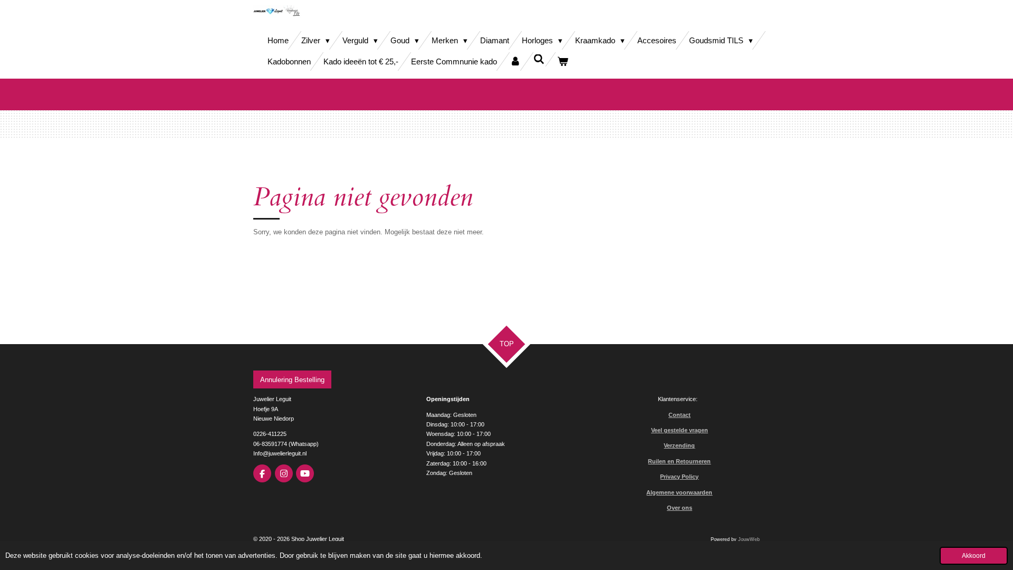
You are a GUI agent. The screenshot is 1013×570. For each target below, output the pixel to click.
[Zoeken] (539, 59)
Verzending (679, 445)
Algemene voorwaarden (679, 492)
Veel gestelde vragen (679, 430)
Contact (679, 415)
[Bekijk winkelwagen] (563, 61)
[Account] (515, 61)
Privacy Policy (679, 476)
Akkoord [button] (974, 555)
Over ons (679, 508)
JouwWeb (749, 539)
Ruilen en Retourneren (679, 461)
